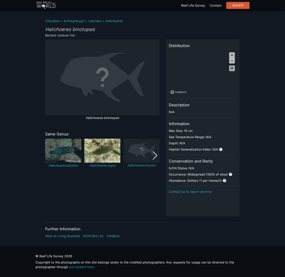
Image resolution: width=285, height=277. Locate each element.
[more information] (221, 149)
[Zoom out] (232, 61)
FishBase (113, 236)
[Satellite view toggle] (232, 68)
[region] (203, 72)
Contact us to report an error (190, 192)
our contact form (81, 267)
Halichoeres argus (102, 165)
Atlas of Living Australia (62, 236)
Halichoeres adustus (63, 165)
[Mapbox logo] (178, 92)
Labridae (94, 21)
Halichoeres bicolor (141, 165)
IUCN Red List (93, 236)
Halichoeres (114, 21)
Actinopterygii (73, 21)
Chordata (52, 21)
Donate (238, 5)
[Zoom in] (232, 55)
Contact (216, 5)
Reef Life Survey (193, 5)
